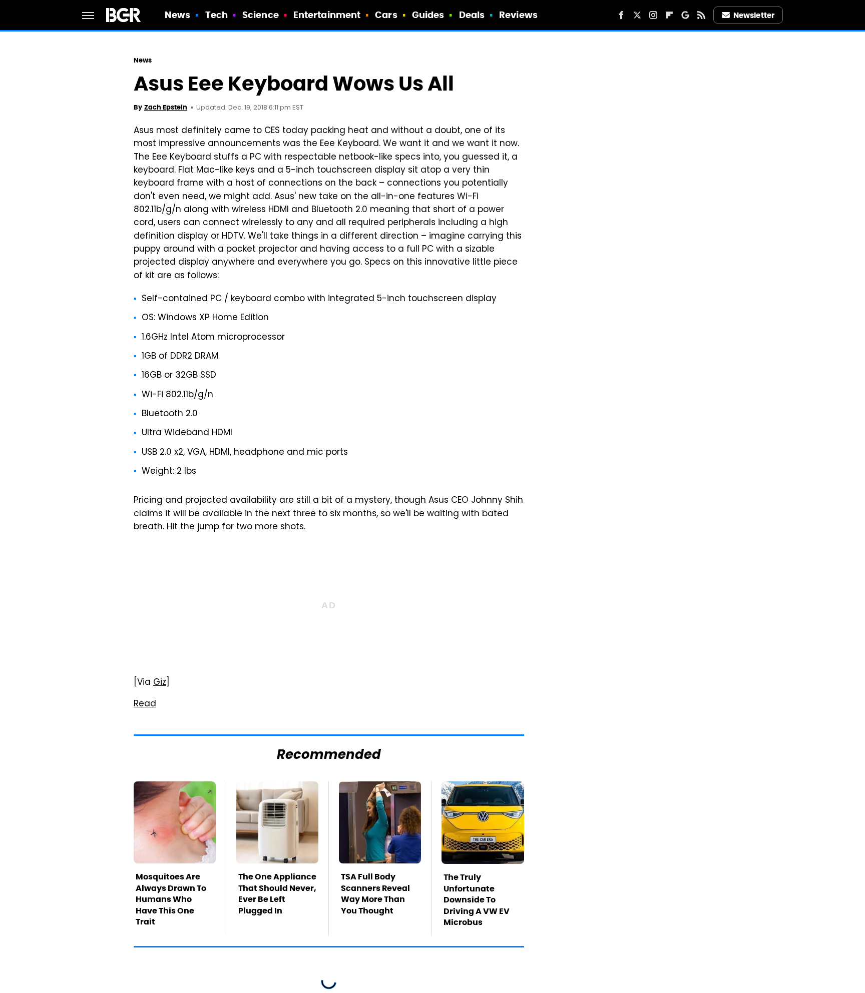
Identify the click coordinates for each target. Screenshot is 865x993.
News (177, 15)
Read (145, 704)
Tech (216, 15)
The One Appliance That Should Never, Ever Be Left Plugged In (277, 893)
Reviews (518, 15)
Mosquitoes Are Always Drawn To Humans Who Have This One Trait (171, 899)
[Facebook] (621, 15)
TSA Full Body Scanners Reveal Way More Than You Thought (375, 893)
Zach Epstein (165, 107)
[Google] (685, 15)
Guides (428, 15)
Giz (159, 683)
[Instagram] (653, 15)
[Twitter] (637, 15)
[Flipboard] (669, 15)
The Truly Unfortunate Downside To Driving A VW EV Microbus (477, 899)
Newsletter (753, 15)
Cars (386, 15)
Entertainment (326, 15)
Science (260, 15)
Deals (472, 15)
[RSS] (701, 15)
